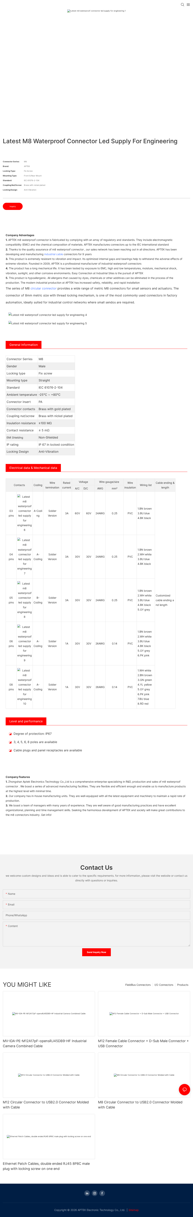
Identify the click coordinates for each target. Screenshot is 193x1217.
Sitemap (134, 1210)
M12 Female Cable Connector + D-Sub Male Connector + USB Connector (143, 1043)
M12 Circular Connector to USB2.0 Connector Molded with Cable (46, 1104)
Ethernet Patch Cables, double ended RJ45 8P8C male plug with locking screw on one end (46, 1166)
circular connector (44, 288)
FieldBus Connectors (138, 984)
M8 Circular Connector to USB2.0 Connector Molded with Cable (140, 1104)
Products (182, 984)
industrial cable (53, 254)
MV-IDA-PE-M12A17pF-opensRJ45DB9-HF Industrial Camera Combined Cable (45, 1043)
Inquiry (13, 206)
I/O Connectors (164, 984)
